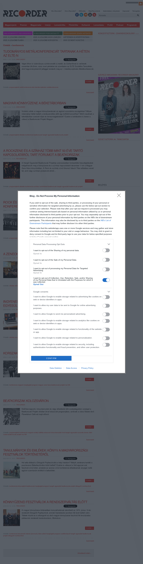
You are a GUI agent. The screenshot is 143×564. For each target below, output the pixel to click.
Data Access (71, 368)
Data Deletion (56, 368)
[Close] (119, 196)
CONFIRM (51, 358)
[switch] (106, 250)
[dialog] (71, 282)
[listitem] (71, 244)
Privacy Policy (87, 368)
